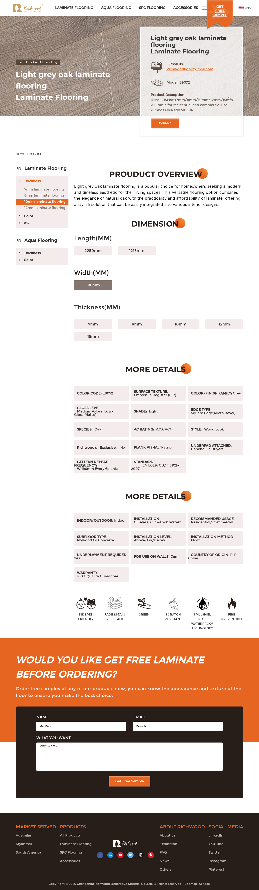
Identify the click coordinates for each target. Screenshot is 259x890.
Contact (165, 123)
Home (20, 153)
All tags (204, 884)
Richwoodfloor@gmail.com (189, 69)
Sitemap (190, 884)
